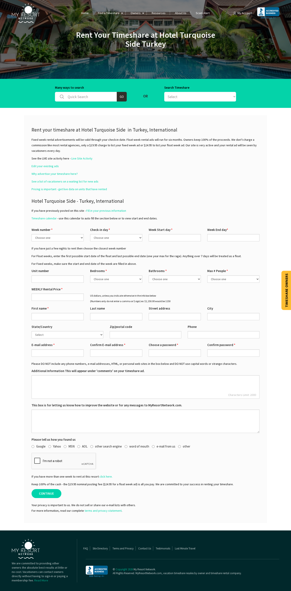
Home (85, 13)
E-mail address (43, 345)
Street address (159, 308)
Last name (97, 308)
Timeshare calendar (44, 218)
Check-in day (100, 230)
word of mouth (139, 446)
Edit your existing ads (45, 166)
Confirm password (221, 345)
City (210, 308)
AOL (85, 446)
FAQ (85, 548)
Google (41, 446)
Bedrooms (98, 271)
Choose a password (163, 345)
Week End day (217, 230)
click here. (105, 476)
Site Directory (100, 548)
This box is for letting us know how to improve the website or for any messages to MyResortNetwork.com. (107, 405)
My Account (245, 13)
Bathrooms (158, 271)
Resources (159, 13)
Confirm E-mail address (107, 345)
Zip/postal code (121, 327)
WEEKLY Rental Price (47, 289)
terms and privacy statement (103, 511)
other (186, 446)
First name (40, 308)
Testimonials (163, 548)
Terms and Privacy (123, 548)
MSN (71, 446)
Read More (41, 580)
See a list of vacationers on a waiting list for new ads (65, 181)
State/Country (42, 327)
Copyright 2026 (124, 569)
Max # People (217, 271)
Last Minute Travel (185, 548)
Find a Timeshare (109, 13)
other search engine (108, 446)
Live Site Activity (81, 158)
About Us (180, 13)
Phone (192, 327)
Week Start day (161, 230)
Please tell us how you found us (54, 439)
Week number (42, 230)
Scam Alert (203, 13)
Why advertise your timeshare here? (55, 174)
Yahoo (57, 446)
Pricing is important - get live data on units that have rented (69, 189)
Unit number (40, 271)
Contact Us (144, 548)
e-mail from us (166, 446)
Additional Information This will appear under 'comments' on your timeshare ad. (88, 371)
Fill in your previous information (106, 211)
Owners (136, 13)
